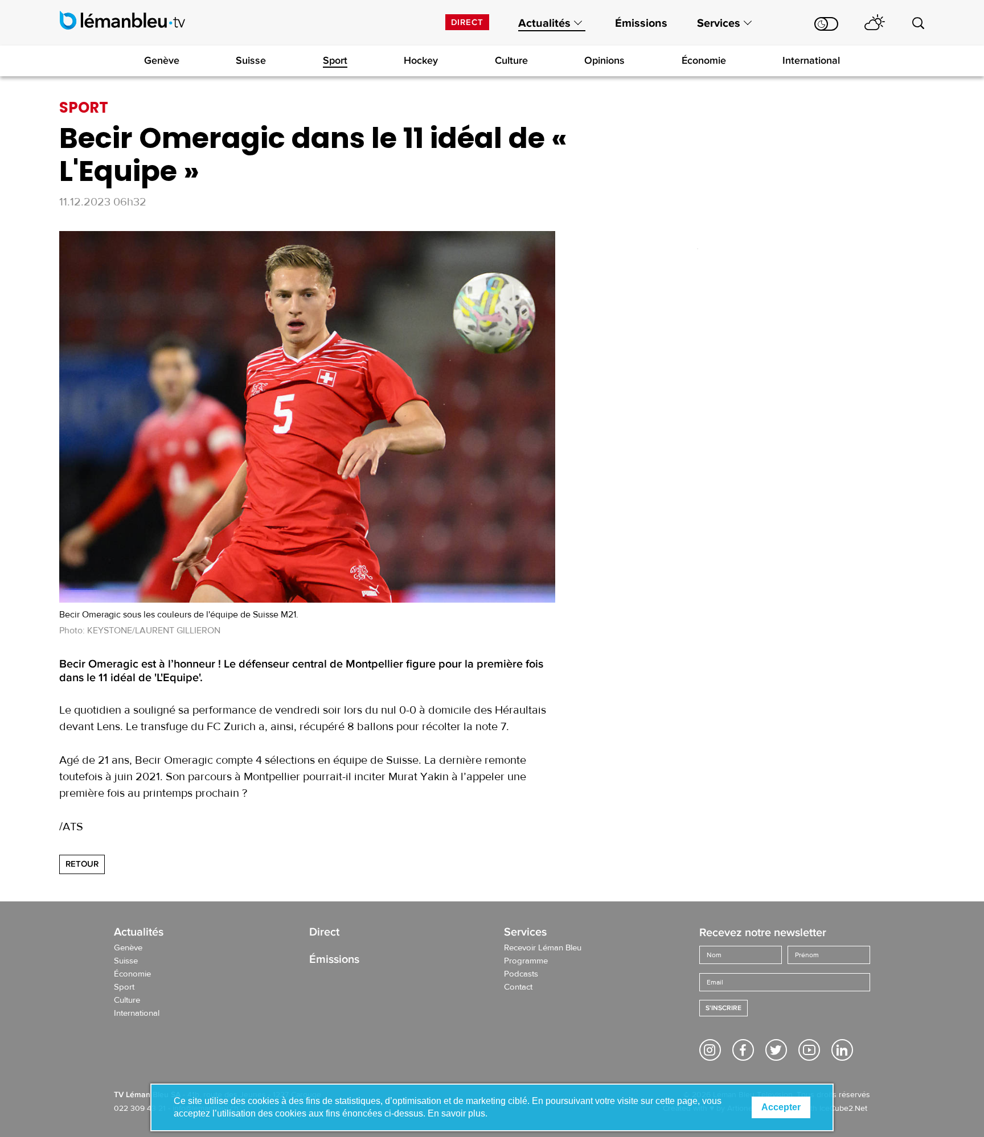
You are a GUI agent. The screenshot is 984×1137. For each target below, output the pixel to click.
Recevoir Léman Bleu (542, 948)
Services (718, 23)
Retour (82, 864)
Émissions (641, 23)
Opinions (604, 60)
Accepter (781, 1107)
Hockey (421, 60)
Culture (511, 60)
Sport (335, 60)
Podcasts (521, 974)
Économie (704, 60)
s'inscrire (723, 1008)
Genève (161, 60)
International (811, 60)
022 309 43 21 (140, 1108)
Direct (467, 22)
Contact (518, 987)
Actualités (544, 23)
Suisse (251, 60)
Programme (526, 961)
